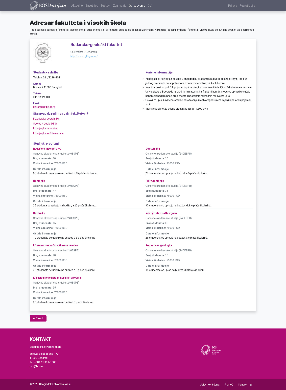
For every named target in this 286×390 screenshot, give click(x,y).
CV (149, 5)
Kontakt (242, 384)
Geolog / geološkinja (45, 123)
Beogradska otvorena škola (55, 384)
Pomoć (229, 384)
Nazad (39, 318)
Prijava (232, 5)
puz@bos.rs (37, 366)
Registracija (247, 5)
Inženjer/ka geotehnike (46, 118)
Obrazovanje (137, 5)
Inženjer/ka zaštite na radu (48, 133)
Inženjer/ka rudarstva (45, 128)
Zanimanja (119, 5)
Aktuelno (77, 5)
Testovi (105, 5)
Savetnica (91, 5)
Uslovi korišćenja (209, 384)
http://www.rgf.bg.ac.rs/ (84, 56)
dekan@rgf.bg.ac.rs (44, 106)
